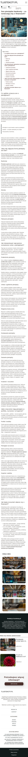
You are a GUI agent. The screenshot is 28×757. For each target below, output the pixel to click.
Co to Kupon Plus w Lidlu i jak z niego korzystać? (14, 591)
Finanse (9, 7)
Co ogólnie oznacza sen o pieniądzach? (14, 53)
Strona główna (3, 7)
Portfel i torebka (9, 81)
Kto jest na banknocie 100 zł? (14, 737)
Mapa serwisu (14, 752)
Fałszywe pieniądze (10, 62)
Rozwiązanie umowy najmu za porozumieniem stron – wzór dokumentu (21, 640)
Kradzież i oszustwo (10, 76)
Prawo (14, 725)
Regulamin (14, 755)
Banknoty (8, 58)
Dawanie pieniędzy (10, 74)
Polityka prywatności (14, 749)
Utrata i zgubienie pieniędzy (12, 69)
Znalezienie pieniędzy (10, 67)
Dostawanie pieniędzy (10, 73)
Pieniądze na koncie (10, 83)
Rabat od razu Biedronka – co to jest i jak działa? (14, 563)
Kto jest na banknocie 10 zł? (21, 655)
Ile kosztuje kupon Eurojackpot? (14, 605)
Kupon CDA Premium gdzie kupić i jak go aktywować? (14, 577)
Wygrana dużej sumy (10, 71)
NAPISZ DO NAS (14, 683)
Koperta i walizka (9, 85)
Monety (7, 60)
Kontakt (14, 711)
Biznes (14, 719)
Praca (14, 723)
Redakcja (14, 709)
